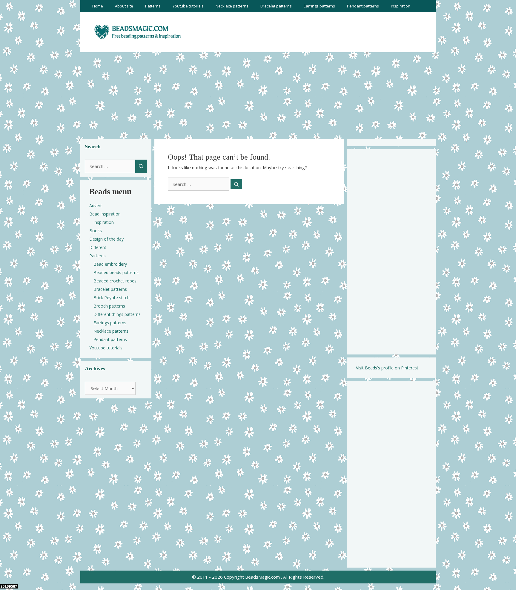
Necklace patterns (232, 6)
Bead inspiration (105, 214)
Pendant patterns (363, 6)
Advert (95, 205)
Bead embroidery (110, 264)
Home (97, 6)
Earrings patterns (319, 6)
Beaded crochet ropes (114, 281)
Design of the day (106, 239)
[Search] (236, 184)
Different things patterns (117, 314)
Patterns (153, 6)
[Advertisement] (258, 94)
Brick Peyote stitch (111, 297)
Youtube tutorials (188, 6)
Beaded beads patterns (116, 272)
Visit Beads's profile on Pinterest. (387, 368)
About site (124, 6)
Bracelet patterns (276, 6)
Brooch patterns (109, 306)
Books (95, 230)
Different (97, 247)
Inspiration (400, 6)
